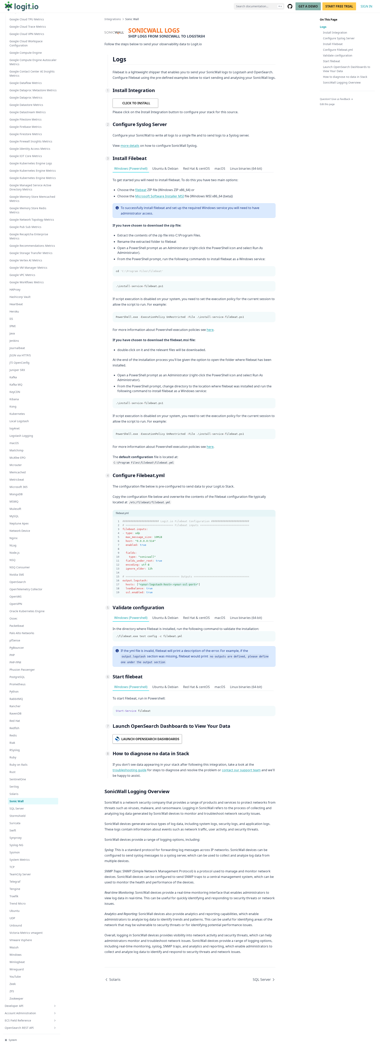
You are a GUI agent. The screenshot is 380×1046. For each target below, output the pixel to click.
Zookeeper (16, 998)
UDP (12, 918)
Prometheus (18, 684)
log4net (15, 428)
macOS (14, 443)
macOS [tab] (220, 168)
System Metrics (20, 859)
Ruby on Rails (19, 764)
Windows (16, 955)
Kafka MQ (16, 384)
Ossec (13, 618)
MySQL (14, 516)
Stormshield (18, 816)
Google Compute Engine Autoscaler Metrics (33, 62)
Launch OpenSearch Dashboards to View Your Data (346, 69)
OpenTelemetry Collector (26, 589)
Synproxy (16, 838)
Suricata (15, 823)
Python (14, 691)
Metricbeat (17, 479)
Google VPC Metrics (22, 275)
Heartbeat (16, 304)
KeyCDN (15, 392)
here (210, 330)
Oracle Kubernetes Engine (27, 611)
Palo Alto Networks (22, 633)
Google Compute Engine (26, 53)
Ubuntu (15, 911)
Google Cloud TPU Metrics (27, 19)
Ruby (13, 757)
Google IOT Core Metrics (26, 156)
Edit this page (327, 104)
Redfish (14, 728)
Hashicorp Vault (20, 297)
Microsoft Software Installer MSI (159, 196)
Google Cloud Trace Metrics (28, 26)
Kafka (13, 377)
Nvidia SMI (17, 574)
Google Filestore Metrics (26, 119)
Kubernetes (17, 414)
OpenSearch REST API (19, 1028)
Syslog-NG (16, 845)
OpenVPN (16, 604)
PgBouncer (17, 648)
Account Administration (20, 1013)
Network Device (20, 531)
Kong (13, 406)
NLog (13, 545)
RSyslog (15, 750)
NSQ (12, 560)
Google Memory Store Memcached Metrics (32, 199)
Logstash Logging (21, 436)
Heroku (14, 311)
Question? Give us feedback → (336, 99)
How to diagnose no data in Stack (345, 77)
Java (12, 333)
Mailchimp (17, 450)
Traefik (14, 896)
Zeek (13, 984)
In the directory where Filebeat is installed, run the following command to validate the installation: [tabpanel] (186, 632)
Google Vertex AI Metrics (26, 260)
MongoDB (16, 494)
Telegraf (15, 881)
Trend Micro (18, 903)
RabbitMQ (16, 699)
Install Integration (335, 32)
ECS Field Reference (18, 1020)
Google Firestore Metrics (26, 134)
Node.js (15, 553)
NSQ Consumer (20, 567)
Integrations (112, 19)
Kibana (14, 399)
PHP (12, 655)
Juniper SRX (17, 370)
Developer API (14, 1006)
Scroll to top (326, 109)
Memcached (18, 472)
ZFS (12, 991)
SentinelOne (18, 779)
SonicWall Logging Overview (342, 82)
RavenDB (15, 713)
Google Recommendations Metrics (32, 246)
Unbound (16, 925)
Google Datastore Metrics (26, 105)
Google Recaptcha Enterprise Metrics (29, 236)
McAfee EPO (18, 457)
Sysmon (15, 852)
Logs (323, 27)
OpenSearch (18, 582)
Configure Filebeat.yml (338, 50)
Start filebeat (331, 61)
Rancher (15, 706)
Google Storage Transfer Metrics (31, 253)
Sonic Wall (17, 801)
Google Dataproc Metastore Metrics (33, 90)
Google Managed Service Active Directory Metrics (30, 187)
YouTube (15, 976)
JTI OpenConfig (19, 362)
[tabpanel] (194, 318)
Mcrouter (16, 465)
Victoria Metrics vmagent (26, 933)
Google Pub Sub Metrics (25, 227)
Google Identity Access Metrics (30, 149)
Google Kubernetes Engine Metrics (33, 170)
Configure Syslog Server (339, 38)
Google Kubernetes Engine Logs (31, 163)
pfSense (15, 640)
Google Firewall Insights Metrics (31, 141)
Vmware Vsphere (21, 940)
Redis (13, 735)
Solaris (14, 794)
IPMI (13, 326)
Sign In (366, 6)
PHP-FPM (15, 662)
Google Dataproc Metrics (26, 97)
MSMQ (14, 501)
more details (130, 145)
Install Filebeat (333, 44)
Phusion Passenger (22, 669)
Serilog (14, 786)
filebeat (140, 190)
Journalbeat (17, 348)
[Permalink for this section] (129, 59)
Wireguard (17, 969)
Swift (13, 830)
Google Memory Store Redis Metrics (28, 210)
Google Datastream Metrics (28, 112)
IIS (11, 319)
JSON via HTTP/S (20, 355)
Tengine (15, 889)
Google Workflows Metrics (27, 282)
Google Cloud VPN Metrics (27, 34)
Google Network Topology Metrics (32, 219)
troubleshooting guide (129, 770)
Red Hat (15, 721)
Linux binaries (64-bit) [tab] (246, 168)
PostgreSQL (17, 677)
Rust (12, 772)
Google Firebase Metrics (26, 127)
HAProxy (15, 289)
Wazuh (14, 947)
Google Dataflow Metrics (26, 83)
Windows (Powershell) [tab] (130, 168)
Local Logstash (19, 421)
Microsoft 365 (19, 487)
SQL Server (17, 808)
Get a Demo (308, 6)
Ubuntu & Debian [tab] (165, 168)
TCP (12, 867)
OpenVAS (16, 596)
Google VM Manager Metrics (28, 267)
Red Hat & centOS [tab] (196, 168)
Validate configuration (337, 55)
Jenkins (14, 341)
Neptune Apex (19, 523)
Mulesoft (15, 509)
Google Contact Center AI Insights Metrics (32, 73)
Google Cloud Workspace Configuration (26, 43)
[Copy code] (270, 271)
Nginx (13, 538)
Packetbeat (17, 626)
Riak (12, 743)
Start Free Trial (339, 6)
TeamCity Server (20, 874)
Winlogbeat (17, 962)
